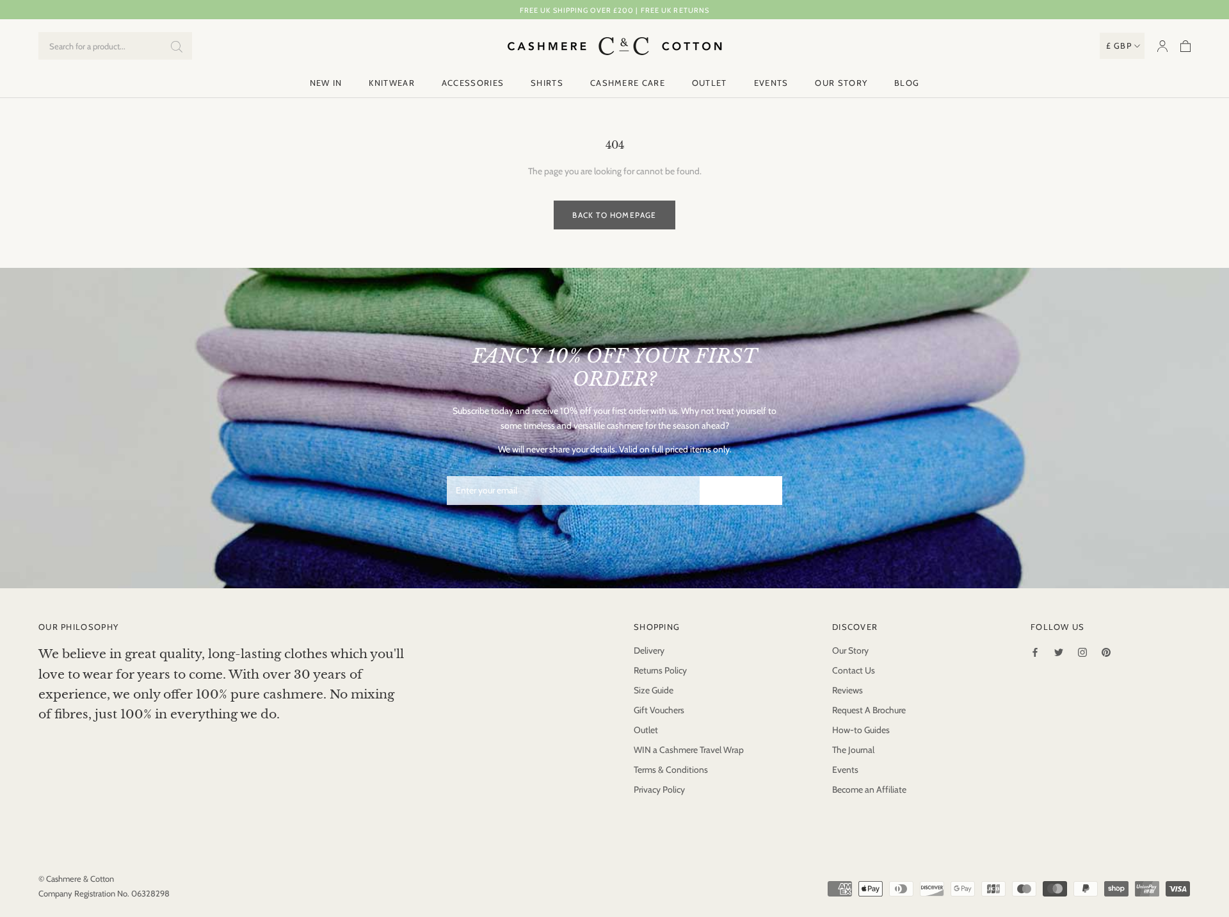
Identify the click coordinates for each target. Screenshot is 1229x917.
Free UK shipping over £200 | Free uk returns (614, 10)
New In (326, 83)
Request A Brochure (869, 710)
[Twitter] (1058, 651)
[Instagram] (1082, 651)
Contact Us (853, 670)
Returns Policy (660, 670)
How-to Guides (861, 730)
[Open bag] (1185, 46)
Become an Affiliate (869, 789)
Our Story (841, 83)
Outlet (709, 83)
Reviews (847, 690)
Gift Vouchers (659, 710)
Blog (906, 83)
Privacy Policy (659, 789)
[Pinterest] (1106, 651)
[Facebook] (1035, 651)
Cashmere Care (627, 83)
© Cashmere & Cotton (76, 878)
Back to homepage (614, 215)
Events (771, 83)
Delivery (649, 650)
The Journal (853, 750)
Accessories (473, 83)
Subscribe (741, 490)
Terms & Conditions (671, 769)
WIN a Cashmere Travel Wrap (689, 750)
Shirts (547, 83)
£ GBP (1119, 45)
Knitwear (391, 83)
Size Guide (653, 690)
